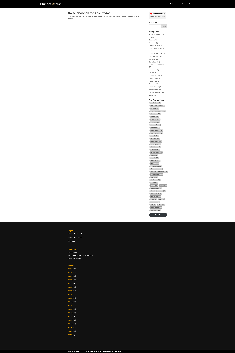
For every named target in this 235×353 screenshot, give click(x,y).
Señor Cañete (155, 210)
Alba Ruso (155, 202)
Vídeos (184, 4)
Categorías (174, 4)
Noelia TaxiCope (156, 130)
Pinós (153, 199)
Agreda (154, 177)
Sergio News (155, 180)
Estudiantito (155, 119)
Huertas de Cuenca (157, 105)
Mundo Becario (153, 78)
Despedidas (152, 62)
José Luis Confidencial (158, 111)
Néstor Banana (156, 193)
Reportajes (152, 84)
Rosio (163, 185)
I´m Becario (152, 70)
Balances (152, 40)
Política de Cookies (75, 238)
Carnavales (152, 43)
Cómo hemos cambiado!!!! (157, 48)
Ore (153, 204)
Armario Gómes (156, 152)
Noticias (151, 81)
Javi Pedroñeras (156, 174)
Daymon (154, 116)
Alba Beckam (155, 196)
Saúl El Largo (155, 147)
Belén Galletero (156, 207)
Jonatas (154, 185)
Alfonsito (154, 136)
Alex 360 (154, 163)
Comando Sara (156, 188)
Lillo (161, 199)
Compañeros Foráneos (156, 53)
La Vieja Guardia (154, 75)
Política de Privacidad (75, 234)
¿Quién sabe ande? (155, 34)
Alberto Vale (155, 125)
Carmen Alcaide (156, 133)
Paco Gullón (155, 160)
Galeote (154, 155)
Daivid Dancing (156, 141)
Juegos (151, 72)
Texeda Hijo (155, 122)
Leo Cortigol (155, 103)
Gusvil (161, 204)
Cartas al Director (154, 45)
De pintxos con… (154, 56)
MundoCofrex (155, 114)
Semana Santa (153, 89)
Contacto (192, 4)
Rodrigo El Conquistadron (159, 171)
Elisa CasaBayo (156, 169)
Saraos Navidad (154, 87)
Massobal (154, 108)
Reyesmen (155, 127)
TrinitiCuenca (155, 144)
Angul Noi (154, 158)
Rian (153, 191)
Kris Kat (162, 191)
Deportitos (152, 59)
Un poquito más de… (155, 92)
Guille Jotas (155, 149)
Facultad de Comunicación (157, 65)
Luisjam (154, 182)
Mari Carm (155, 138)
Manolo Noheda (156, 166)
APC (150, 37)
